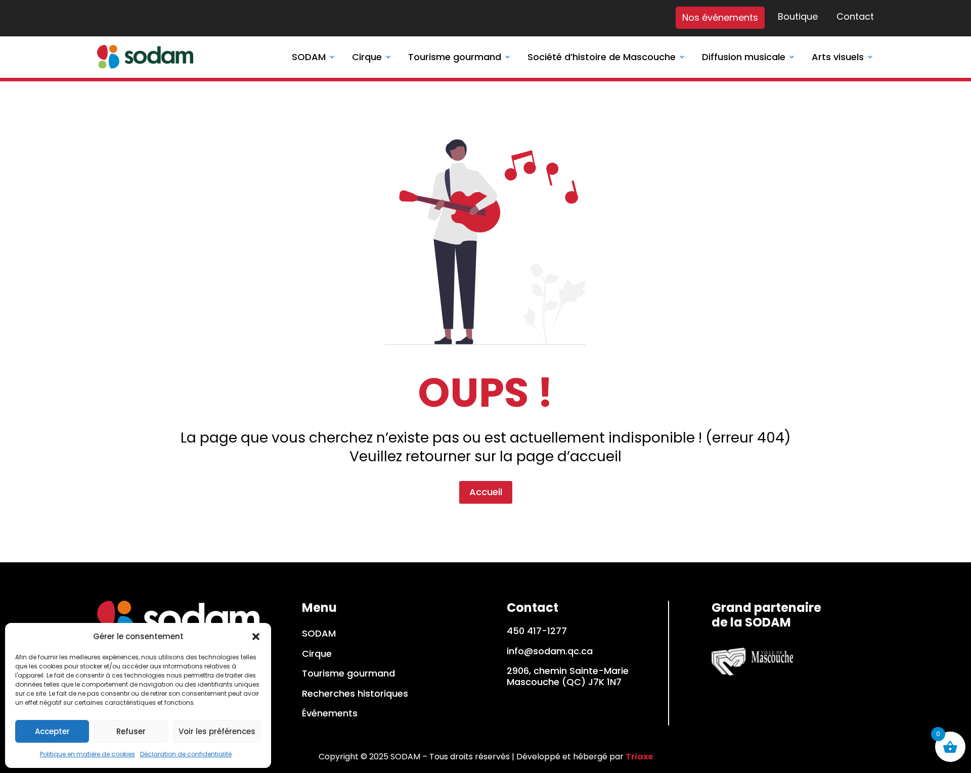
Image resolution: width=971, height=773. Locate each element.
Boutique (798, 17)
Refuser (131, 731)
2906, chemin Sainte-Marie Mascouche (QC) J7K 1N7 (568, 676)
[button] (256, 637)
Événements (330, 713)
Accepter (52, 731)
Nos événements (720, 18)
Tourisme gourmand (348, 674)
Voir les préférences (217, 731)
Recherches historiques (355, 694)
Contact (855, 17)
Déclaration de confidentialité (186, 754)
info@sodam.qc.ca (550, 651)
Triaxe (639, 756)
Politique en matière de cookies (87, 754)
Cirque (317, 654)
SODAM (319, 634)
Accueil (485, 492)
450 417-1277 (537, 630)
